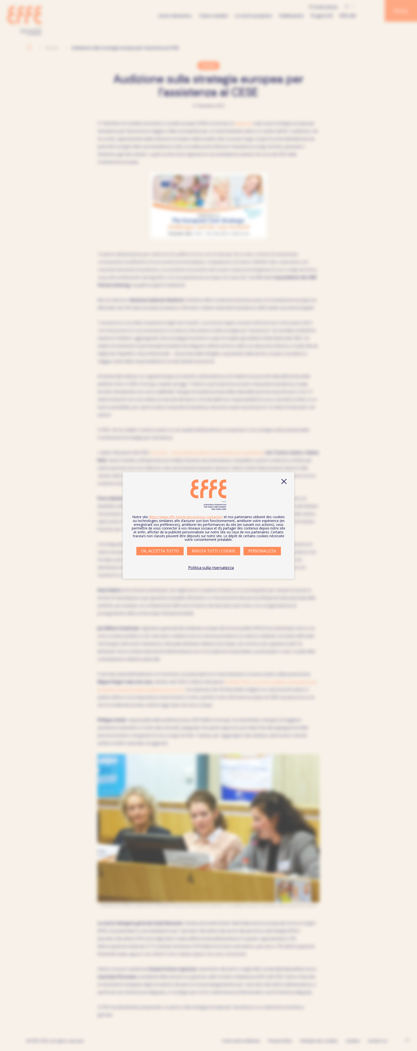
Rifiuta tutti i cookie (213, 551)
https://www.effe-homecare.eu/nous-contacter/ (186, 517)
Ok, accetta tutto (160, 551)
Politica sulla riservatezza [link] (211, 567)
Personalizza (262, 551)
